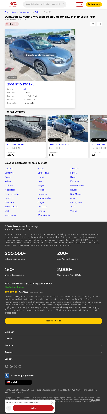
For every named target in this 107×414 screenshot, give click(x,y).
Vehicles (9, 338)
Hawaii (41, 177)
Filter (12, 24)
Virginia (73, 211)
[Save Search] (99, 24)
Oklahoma (9, 202)
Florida (73, 173)
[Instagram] (6, 366)
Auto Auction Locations (67, 259)
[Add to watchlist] (72, 32)
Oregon (41, 202)
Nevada (73, 190)
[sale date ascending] (92, 24)
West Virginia (44, 215)
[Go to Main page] (13, 4)
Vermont (41, 211)
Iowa (40, 181)
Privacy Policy (95, 400)
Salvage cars (25, 12)
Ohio (72, 198)
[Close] (52, 402)
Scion (37, 12)
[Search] (63, 4)
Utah (7, 211)
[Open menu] (6, 4)
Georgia (8, 177)
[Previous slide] (9, 54)
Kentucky (74, 181)
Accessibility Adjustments (22, 375)
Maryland (42, 185)
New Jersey (43, 194)
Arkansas (74, 169)
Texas (73, 207)
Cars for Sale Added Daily (69, 275)
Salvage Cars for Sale (15, 259)
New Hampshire (12, 194)
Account (9, 352)
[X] (15, 366)
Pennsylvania (76, 202)
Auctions (9, 345)
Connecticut (43, 173)
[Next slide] (70, 54)
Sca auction (10, 12)
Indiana (8, 181)
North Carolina (44, 198)
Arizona (41, 169)
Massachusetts (77, 185)
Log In (79, 4)
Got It (33, 408)
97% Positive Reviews (14, 287)
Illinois (73, 177)
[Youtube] (20, 366)
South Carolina (11, 207)
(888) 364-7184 (28, 390)
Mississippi (10, 190)
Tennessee (42, 207)
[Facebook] (11, 366)
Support (8, 359)
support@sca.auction (46, 390)
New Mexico (76, 194)
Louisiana (9, 185)
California (9, 173)
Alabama (9, 169)
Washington (10, 215)
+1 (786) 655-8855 (13, 390)
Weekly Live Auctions (14, 275)
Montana (42, 190)
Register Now (94, 4)
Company (9, 332)
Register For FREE (53, 321)
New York (9, 198)
